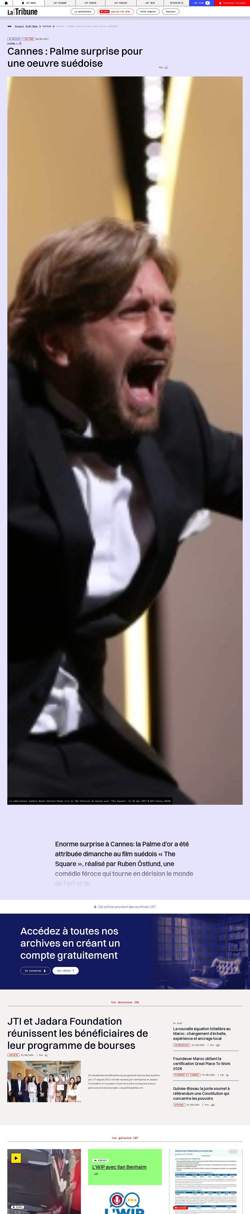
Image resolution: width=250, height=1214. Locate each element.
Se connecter (33, 970)
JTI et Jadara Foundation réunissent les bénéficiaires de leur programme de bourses (77, 1033)
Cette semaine (148, 11)
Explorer (171, 11)
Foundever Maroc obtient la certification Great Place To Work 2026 (201, 1063)
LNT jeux (150, 2)
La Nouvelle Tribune (22, 11)
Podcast (102, 1160)
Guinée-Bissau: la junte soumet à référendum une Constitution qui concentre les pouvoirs (201, 1093)
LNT (166, 67)
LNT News (31, 2)
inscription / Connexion (234, 3)
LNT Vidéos (90, 2)
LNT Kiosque (60, 2)
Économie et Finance (187, 1074)
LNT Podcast (120, 2)
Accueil (19, 26)
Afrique (179, 1104)
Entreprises (182, 1045)
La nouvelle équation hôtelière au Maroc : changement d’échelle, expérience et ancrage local (202, 1034)
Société (13, 1055)
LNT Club (199, 2)
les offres (64, 970)
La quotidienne (83, 11)
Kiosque (182, 1207)
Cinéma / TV (14, 43)
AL (46, 1055)
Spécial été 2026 (116, 11)
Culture (46, 26)
